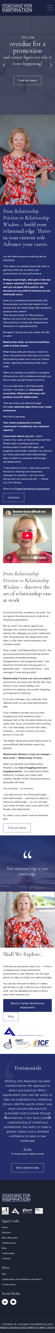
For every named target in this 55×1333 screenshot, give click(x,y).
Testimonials (8, 1253)
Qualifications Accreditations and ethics (22, 1279)
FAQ (4, 1274)
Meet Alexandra (9, 1237)
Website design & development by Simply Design (27, 1327)
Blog (11, 1016)
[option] (27, 65)
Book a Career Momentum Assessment (27, 1005)
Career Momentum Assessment (32, 488)
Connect (6, 1258)
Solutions (14, 497)
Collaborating (9, 1243)
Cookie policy (9, 1284)
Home (5, 1227)
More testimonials (27, 1167)
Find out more (27, 80)
